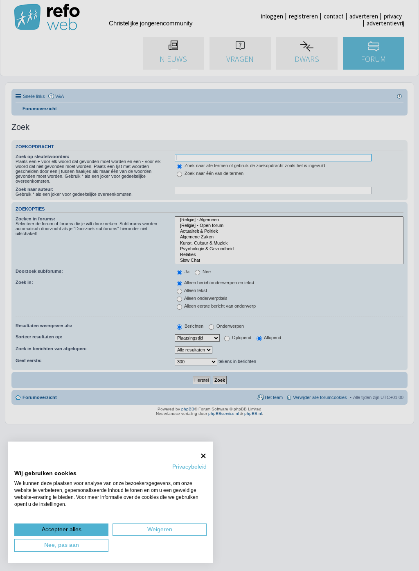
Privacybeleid (189, 467)
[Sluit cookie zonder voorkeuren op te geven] (203, 455)
